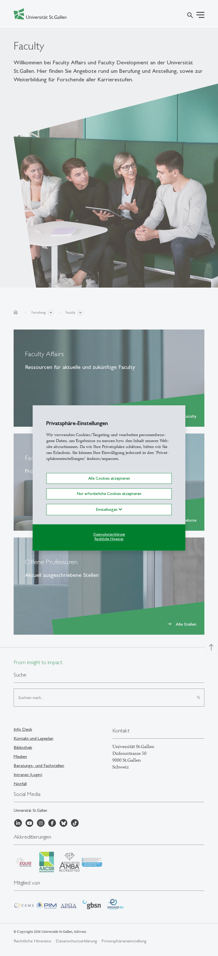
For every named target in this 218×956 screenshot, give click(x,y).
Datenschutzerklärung (109, 534)
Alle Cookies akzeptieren (109, 478)
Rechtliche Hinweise (109, 539)
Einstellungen (107, 509)
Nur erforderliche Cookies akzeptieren (109, 494)
